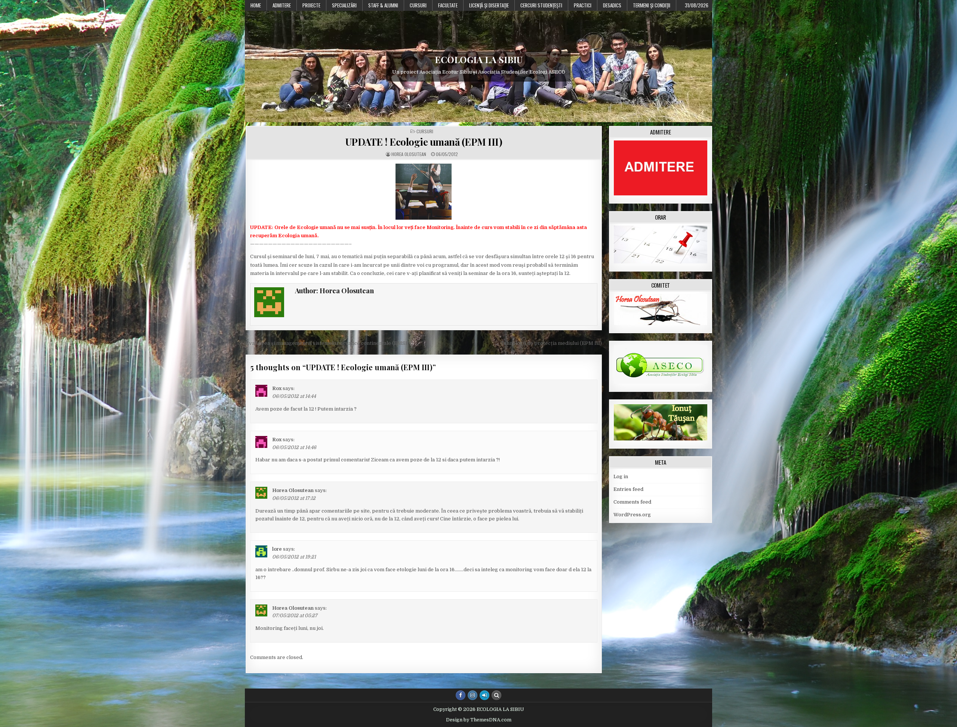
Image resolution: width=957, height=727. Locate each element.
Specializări (344, 5)
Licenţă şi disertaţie (489, 5)
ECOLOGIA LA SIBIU (479, 59)
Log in (620, 476)
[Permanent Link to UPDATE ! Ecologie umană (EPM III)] (423, 192)
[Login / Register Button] (484, 695)
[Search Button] (496, 695)
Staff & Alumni (383, 5)
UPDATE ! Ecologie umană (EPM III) (423, 141)
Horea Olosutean (408, 154)
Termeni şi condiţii (651, 5)
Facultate (448, 5)
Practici (582, 5)
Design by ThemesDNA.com (478, 720)
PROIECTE (311, 5)
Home (255, 5)
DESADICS (612, 5)
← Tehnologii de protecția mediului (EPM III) (548, 343)
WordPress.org (632, 514)
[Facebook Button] (460, 695)
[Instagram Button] (472, 695)
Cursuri (418, 5)
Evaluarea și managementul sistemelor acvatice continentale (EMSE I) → (332, 343)
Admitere (282, 5)
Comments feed (632, 502)
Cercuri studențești (541, 5)
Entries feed (628, 489)
